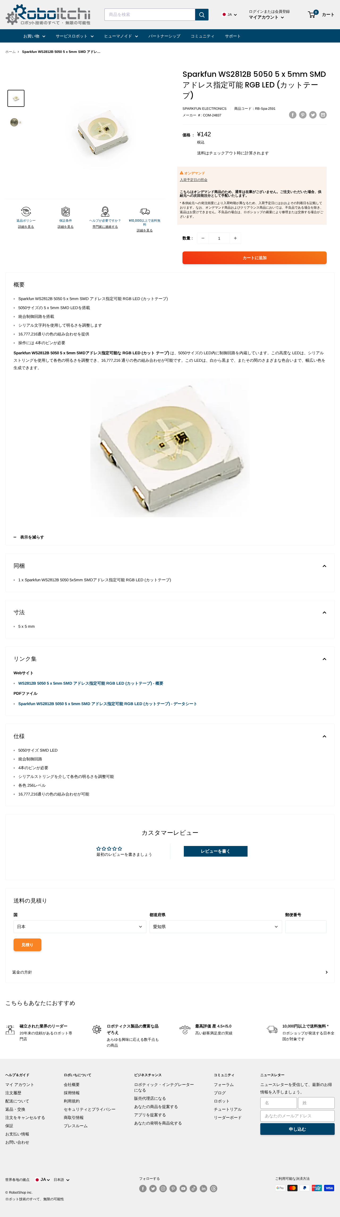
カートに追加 (255, 257)
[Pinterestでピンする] (303, 115)
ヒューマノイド (118, 36)
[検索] (202, 14)
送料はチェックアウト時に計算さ (227, 153)
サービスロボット (72, 36)
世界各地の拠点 (17, 1180)
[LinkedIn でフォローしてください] (203, 1188)
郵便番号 (293, 914)
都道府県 (157, 914)
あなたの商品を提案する (156, 1106)
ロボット (222, 1101)
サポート (233, 36)
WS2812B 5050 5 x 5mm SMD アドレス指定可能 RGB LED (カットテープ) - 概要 (90, 683)
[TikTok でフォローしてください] (193, 1188)
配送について (17, 1101)
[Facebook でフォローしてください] (143, 1188)
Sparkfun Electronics (204, 109)
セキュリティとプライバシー (90, 1109)
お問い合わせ (17, 1142)
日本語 (60, 1180)
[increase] (235, 238)
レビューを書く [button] (216, 851)
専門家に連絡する (105, 227)
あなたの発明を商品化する (158, 1123)
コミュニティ (203, 36)
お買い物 (31, 36)
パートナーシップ (164, 36)
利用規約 (72, 1101)
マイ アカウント (19, 1084)
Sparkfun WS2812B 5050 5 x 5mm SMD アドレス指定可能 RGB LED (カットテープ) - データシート (107, 703)
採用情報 (72, 1092)
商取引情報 (74, 1117)
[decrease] (203, 238)
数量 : (187, 238)
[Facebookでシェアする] (292, 115)
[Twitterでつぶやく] (313, 115)
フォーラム (224, 1084)
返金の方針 (22, 972)
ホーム (10, 52)
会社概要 (72, 1084)
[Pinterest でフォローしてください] (173, 1188)
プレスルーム (76, 1125)
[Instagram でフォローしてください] (163, 1188)
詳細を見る (26, 227)
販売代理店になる (150, 1098)
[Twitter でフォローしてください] (153, 1188)
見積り (27, 944)
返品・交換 (15, 1109)
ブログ (220, 1092)
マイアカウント (264, 17)
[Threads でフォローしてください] (213, 1188)
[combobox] (149, 15)
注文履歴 (13, 1092)
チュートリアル (228, 1109)
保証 (9, 1125)
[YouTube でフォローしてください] (183, 1188)
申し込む (297, 1129)
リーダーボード (228, 1117)
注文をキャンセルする (25, 1117)
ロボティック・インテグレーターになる (164, 1087)
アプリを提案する (150, 1115)
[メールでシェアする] (323, 115)
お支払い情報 (17, 1134)
